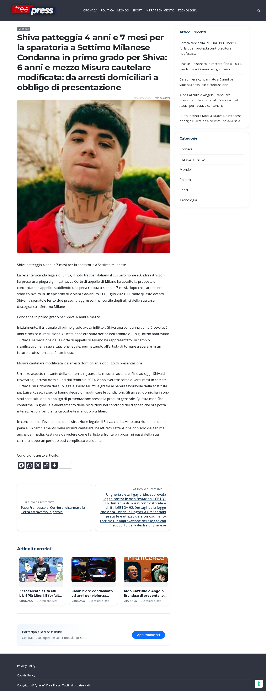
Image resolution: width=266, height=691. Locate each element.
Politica (185, 179)
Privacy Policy (26, 666)
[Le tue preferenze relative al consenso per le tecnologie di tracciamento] (259, 684)
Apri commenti (148, 635)
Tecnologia (188, 200)
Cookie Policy (26, 675)
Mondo (185, 169)
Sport (184, 190)
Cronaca (24, 28)
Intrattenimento (192, 159)
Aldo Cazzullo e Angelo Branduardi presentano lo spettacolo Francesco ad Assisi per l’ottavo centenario (209, 100)
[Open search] (259, 10)
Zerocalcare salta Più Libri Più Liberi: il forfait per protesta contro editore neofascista (208, 48)
